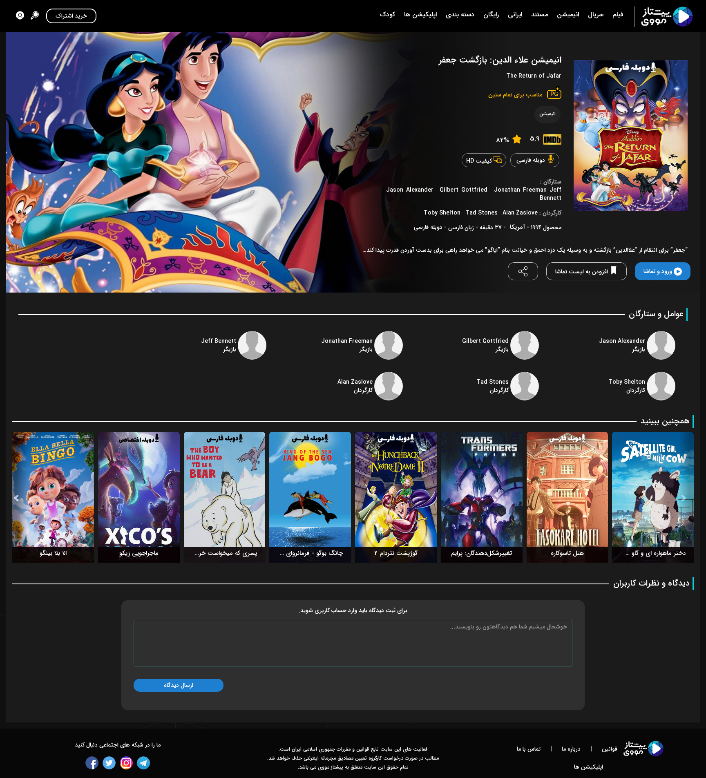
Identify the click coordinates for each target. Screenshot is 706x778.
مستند (539, 14)
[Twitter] (109, 762)
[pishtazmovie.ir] (663, 17)
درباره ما (570, 748)
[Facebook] (91, 762)
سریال (595, 14)
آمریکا (517, 227)
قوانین (608, 748)
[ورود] (20, 16)
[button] (19, 497)
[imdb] (552, 139)
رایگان (491, 14)
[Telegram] (143, 762)
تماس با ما (529, 748)
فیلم (617, 14)
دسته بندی (460, 14)
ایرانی (515, 14)
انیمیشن (568, 14)
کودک (387, 14)
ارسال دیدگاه (178, 685)
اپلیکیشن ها (420, 14)
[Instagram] (126, 762)
